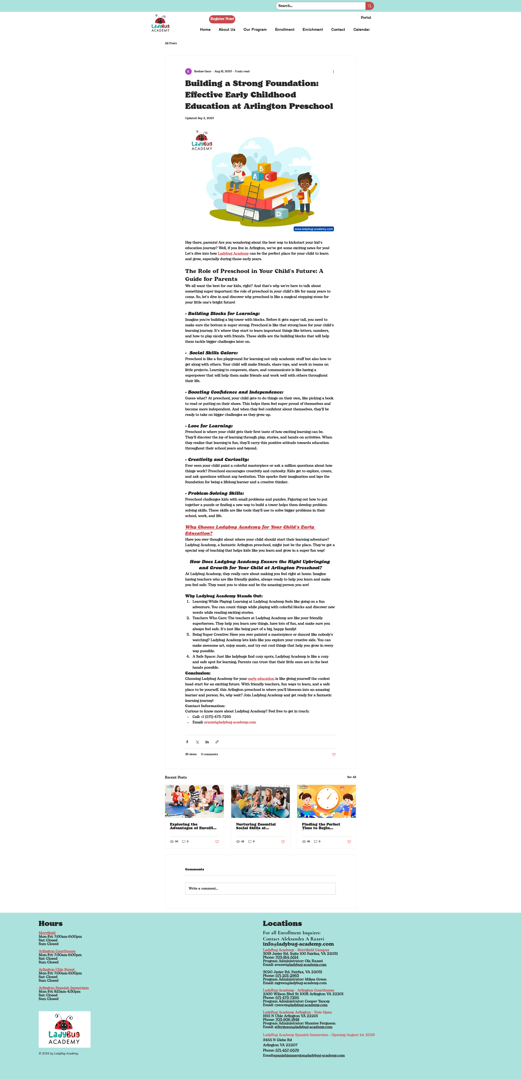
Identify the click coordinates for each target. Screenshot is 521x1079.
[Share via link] (217, 742)
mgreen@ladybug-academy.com (301, 983)
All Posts (171, 43)
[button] (222, 19)
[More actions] (333, 71)
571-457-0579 (287, 1051)
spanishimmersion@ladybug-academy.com (309, 1056)
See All (351, 777)
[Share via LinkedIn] (207, 742)
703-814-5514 (286, 958)
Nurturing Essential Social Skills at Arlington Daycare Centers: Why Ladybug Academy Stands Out (258, 826)
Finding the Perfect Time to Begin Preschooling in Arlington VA (321, 826)
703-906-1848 (287, 1020)
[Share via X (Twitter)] (197, 742)
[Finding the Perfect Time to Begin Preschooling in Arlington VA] (326, 801)
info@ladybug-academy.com (298, 944)
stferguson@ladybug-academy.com (303, 1027)
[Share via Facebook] (187, 742)
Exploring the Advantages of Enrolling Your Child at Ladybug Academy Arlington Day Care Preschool (194, 826)
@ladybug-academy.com (306, 965)
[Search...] (370, 6)
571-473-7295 (287, 998)
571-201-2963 (287, 976)
